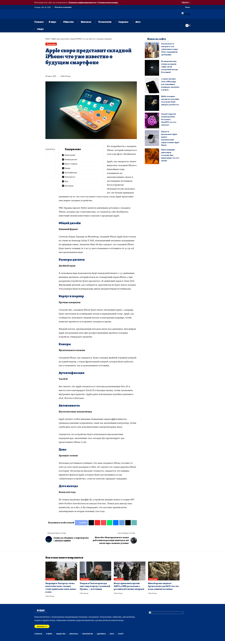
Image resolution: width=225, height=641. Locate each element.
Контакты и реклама (63, 7)
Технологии (51, 44)
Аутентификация (71, 172)
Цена (66, 181)
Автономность (70, 177)
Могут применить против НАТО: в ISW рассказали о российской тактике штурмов (129, 586)
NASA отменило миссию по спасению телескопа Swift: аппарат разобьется (170, 100)
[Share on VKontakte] (86, 70)
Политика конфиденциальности (82, 2)
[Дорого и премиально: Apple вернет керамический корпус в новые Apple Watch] (152, 138)
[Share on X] (52, 70)
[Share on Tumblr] (76, 70)
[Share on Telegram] (90, 70)
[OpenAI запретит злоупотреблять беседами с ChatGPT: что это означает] (152, 120)
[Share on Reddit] (81, 70)
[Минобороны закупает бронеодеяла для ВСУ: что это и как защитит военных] (164, 571)
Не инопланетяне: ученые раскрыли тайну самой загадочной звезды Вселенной (169, 66)
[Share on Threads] (95, 70)
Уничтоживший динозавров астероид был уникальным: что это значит (170, 155)
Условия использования (108, 2)
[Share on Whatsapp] (66, 70)
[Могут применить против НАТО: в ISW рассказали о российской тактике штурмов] (129, 571)
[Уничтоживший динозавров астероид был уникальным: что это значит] (152, 156)
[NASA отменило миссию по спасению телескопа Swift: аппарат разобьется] (152, 103)
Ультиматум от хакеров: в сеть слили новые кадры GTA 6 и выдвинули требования (169, 49)
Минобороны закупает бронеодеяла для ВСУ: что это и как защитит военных (163, 586)
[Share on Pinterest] (62, 70)
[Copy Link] (100, 70)
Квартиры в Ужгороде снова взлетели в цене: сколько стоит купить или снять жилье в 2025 (60, 587)
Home (47, 39)
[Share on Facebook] (47, 70)
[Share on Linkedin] (71, 70)
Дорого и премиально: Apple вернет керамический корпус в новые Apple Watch (170, 138)
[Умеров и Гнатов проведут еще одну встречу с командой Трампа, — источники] (95, 571)
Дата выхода (69, 186)
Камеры (67, 168)
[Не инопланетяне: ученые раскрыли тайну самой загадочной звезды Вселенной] (152, 68)
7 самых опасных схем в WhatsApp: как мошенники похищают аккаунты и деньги (170, 84)
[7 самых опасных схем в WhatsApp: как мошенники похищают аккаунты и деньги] (152, 85)
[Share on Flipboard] (57, 70)
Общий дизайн (69, 155)
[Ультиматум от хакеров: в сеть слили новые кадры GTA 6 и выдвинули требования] (152, 50)
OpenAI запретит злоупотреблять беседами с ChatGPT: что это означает (168, 119)
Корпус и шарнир (71, 164)
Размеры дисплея (71, 159)
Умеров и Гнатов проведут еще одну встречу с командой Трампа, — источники (95, 586)
